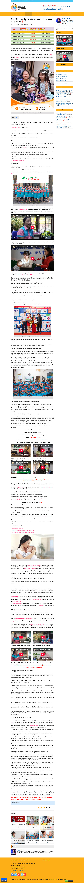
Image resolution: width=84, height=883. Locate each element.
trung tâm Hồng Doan (23, 209)
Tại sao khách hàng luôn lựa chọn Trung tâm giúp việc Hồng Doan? (56, 6)
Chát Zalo (4, 878)
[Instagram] (24, 875)
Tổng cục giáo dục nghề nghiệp (62, 76)
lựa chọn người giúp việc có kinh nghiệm (23, 618)
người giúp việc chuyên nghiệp (30, 568)
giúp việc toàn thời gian (16, 601)
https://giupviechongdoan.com (19, 870)
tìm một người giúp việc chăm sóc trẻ (34, 565)
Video (42, 13)
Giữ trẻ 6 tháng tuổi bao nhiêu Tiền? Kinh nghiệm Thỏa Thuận (23, 530)
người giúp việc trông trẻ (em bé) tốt (44, 515)
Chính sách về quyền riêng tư (61, 82)
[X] (15, 875)
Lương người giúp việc (16, 499)
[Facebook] (12, 875)
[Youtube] (18, 875)
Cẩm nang (61, 14)
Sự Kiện (55, 13)
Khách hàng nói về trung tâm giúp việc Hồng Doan (53, 8)
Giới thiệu (22, 13)
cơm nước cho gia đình (20, 606)
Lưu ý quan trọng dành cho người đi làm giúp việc (53, 9)
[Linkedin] (21, 875)
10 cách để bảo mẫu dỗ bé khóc (18, 528)
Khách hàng (35, 13)
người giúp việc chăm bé (34, 725)
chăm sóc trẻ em (17, 57)
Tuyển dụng (48, 14)
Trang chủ (15, 13)
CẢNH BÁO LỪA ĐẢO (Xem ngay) (49, 5)
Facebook (4, 880)
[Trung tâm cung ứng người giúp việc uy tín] (18, 6)
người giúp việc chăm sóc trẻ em (29, 46)
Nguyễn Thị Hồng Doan (15, 24)
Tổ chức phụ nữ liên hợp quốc (61, 80)
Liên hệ (69, 13)
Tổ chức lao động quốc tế (61, 78)
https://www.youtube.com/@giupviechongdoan (32, 480)
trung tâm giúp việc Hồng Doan (18, 160)
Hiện (16, 117)
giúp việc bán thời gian (37, 599)
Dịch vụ (27, 14)
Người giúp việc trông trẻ (16, 127)
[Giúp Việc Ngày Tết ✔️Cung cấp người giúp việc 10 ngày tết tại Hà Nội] (18, 819)
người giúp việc (25, 147)
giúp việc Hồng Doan (22, 487)
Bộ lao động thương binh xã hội (62, 74)
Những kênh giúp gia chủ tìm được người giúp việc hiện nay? (23, 532)
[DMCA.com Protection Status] (69, 881)
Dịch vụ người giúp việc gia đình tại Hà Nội (24, 274)
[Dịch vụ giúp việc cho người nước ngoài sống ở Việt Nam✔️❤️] (32, 835)
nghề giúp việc (29, 574)
